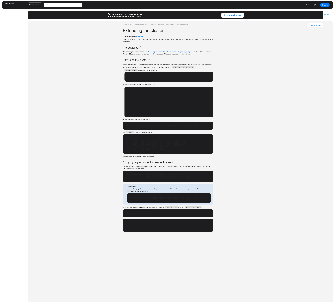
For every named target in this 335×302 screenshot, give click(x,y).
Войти (308, 5)
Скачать (325, 5)
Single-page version (316, 25)
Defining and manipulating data (138, 24)
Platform (125, 24)
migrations (139, 36)
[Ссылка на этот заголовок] (140, 47)
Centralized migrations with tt (166, 24)
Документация (34, 5)
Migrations (153, 24)
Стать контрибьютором (232, 15)
